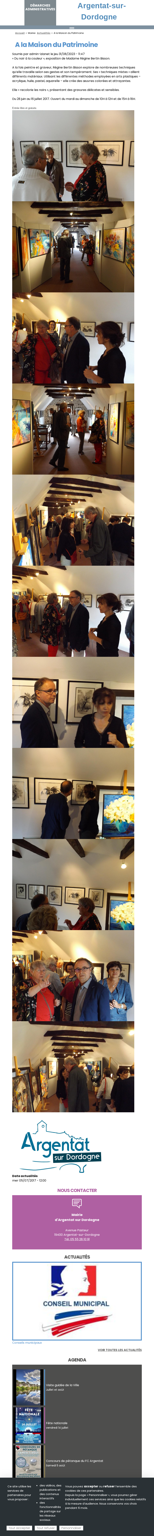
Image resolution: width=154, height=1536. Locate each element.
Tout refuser (46, 1528)
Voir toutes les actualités (120, 1350)
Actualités (43, 33)
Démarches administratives (40, 7)
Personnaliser (71, 1528)
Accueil (20, 33)
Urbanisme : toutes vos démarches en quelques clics (50, 1343)
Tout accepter (19, 1528)
